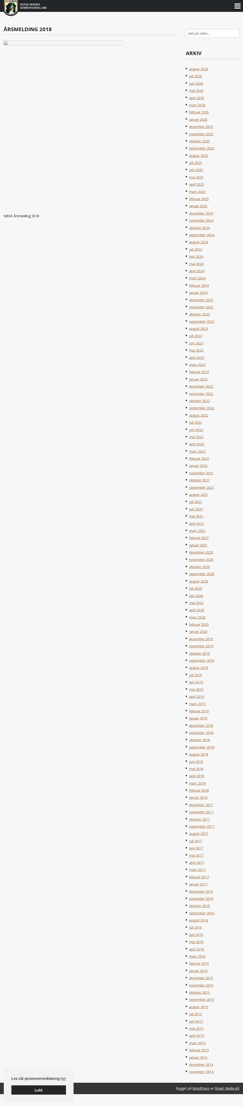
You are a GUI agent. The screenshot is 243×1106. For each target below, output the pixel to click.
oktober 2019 (199, 653)
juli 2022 (195, 422)
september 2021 (201, 487)
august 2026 (198, 69)
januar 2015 (198, 1057)
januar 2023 (198, 379)
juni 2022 (196, 430)
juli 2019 (195, 675)
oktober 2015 (199, 992)
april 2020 (196, 610)
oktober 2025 (199, 141)
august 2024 (198, 242)
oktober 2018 (199, 740)
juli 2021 (195, 501)
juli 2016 (195, 927)
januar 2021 (198, 545)
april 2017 (196, 862)
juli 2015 (195, 1014)
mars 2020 (197, 617)
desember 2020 (201, 552)
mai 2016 (196, 942)
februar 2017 (199, 877)
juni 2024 (196, 256)
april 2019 (196, 696)
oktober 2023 (199, 314)
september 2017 (201, 826)
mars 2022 (197, 451)
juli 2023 (195, 336)
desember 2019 (201, 639)
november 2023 (201, 307)
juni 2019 (196, 682)
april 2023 (196, 357)
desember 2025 (201, 126)
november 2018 (201, 732)
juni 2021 (196, 509)
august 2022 (198, 415)
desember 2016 (201, 891)
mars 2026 (197, 105)
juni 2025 (196, 170)
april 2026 (196, 98)
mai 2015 (196, 1028)
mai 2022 (196, 437)
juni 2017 (196, 848)
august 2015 (198, 1007)
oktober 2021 (199, 480)
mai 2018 (196, 769)
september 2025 (201, 148)
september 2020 (201, 574)
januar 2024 (198, 292)
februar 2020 (199, 624)
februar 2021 (199, 538)
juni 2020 (196, 595)
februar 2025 (199, 199)
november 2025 (201, 134)
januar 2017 (198, 884)
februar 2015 (199, 1050)
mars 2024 (197, 278)
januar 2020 (198, 631)
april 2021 (196, 523)
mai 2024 (196, 264)
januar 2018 (198, 797)
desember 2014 (201, 1064)
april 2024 (196, 271)
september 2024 (201, 235)
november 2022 (201, 393)
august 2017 (198, 833)
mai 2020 (196, 603)
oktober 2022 (199, 401)
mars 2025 (197, 191)
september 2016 (201, 913)
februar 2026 (199, 112)
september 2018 (201, 747)
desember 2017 (201, 805)
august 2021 (198, 494)
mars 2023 (197, 364)
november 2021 (201, 473)
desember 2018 (201, 725)
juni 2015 (196, 1021)
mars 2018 (197, 783)
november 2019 (201, 646)
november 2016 (201, 898)
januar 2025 (198, 206)
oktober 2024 (199, 228)
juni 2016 (196, 934)
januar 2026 (198, 119)
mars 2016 (197, 956)
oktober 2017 (199, 819)
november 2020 (201, 559)
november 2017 (201, 812)
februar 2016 (199, 963)
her (63, 1079)
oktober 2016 (199, 906)
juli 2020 (195, 588)
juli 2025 (195, 162)
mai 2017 (196, 855)
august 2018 (198, 754)
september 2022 (201, 408)
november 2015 (201, 985)
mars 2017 (197, 869)
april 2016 (196, 949)
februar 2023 (199, 372)
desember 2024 (201, 213)
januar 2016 (198, 971)
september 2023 (201, 321)
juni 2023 (196, 343)
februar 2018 (199, 790)
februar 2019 (199, 711)
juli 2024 (195, 249)
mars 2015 (197, 1043)
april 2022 (196, 444)
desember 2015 (201, 978)
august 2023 (198, 328)
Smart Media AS (227, 1088)
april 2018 (196, 776)
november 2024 (201, 220)
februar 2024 (199, 285)
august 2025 (198, 155)
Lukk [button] (39, 1090)
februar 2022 (199, 458)
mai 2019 (196, 689)
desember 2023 (201, 300)
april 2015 (196, 1035)
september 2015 (201, 999)
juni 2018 (196, 761)
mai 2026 (196, 90)
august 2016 (198, 920)
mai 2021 (196, 516)
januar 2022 (198, 465)
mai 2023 (196, 350)
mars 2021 (197, 530)
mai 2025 (196, 177)
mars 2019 (197, 703)
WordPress (200, 1088)
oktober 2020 (199, 567)
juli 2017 (195, 841)
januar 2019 (198, 718)
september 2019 (201, 660)
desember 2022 (201, 386)
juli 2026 (195, 76)
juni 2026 (196, 83)
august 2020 (198, 581)
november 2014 (201, 1071)
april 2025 (196, 184)
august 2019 (198, 667)
